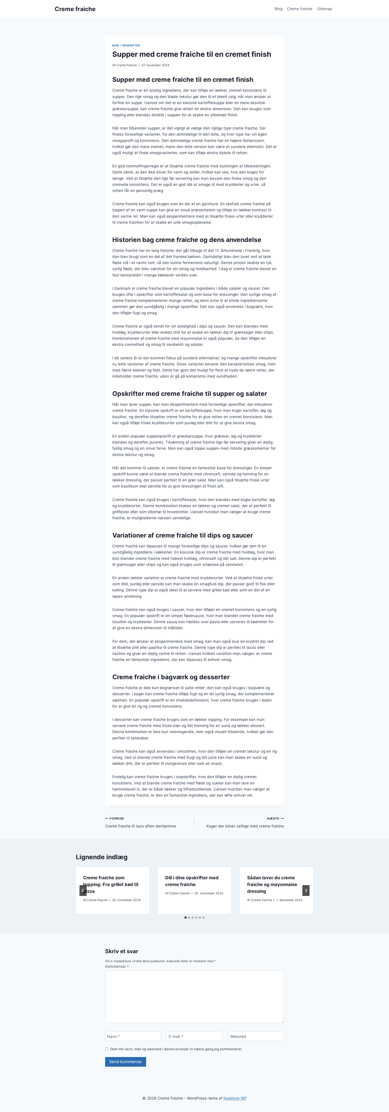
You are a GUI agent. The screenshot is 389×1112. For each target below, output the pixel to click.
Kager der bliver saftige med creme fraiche (245, 823)
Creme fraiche (299, 9)
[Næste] (306, 890)
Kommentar (117, 966)
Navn (113, 1036)
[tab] (185, 917)
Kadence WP (235, 1098)
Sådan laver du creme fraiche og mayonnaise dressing (272, 884)
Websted (238, 1036)
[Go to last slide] (83, 890)
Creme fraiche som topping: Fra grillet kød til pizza (110, 884)
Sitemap (324, 9)
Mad (115, 45)
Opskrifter (131, 45)
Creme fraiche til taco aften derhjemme (140, 823)
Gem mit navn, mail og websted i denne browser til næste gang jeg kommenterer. (176, 1049)
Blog (279, 9)
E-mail (176, 1036)
